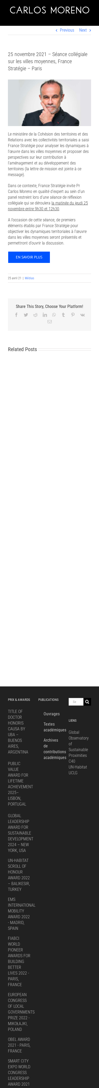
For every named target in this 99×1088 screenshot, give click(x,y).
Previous (67, 30)
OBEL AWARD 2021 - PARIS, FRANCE (19, 1045)
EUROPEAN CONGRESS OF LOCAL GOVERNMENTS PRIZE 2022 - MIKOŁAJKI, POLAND (21, 1012)
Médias (29, 278)
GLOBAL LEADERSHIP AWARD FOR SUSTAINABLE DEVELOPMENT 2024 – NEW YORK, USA (20, 833)
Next (83, 30)
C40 (72, 761)
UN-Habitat (78, 767)
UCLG (73, 772)
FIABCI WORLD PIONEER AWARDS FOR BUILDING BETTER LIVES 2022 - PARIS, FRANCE (19, 961)
